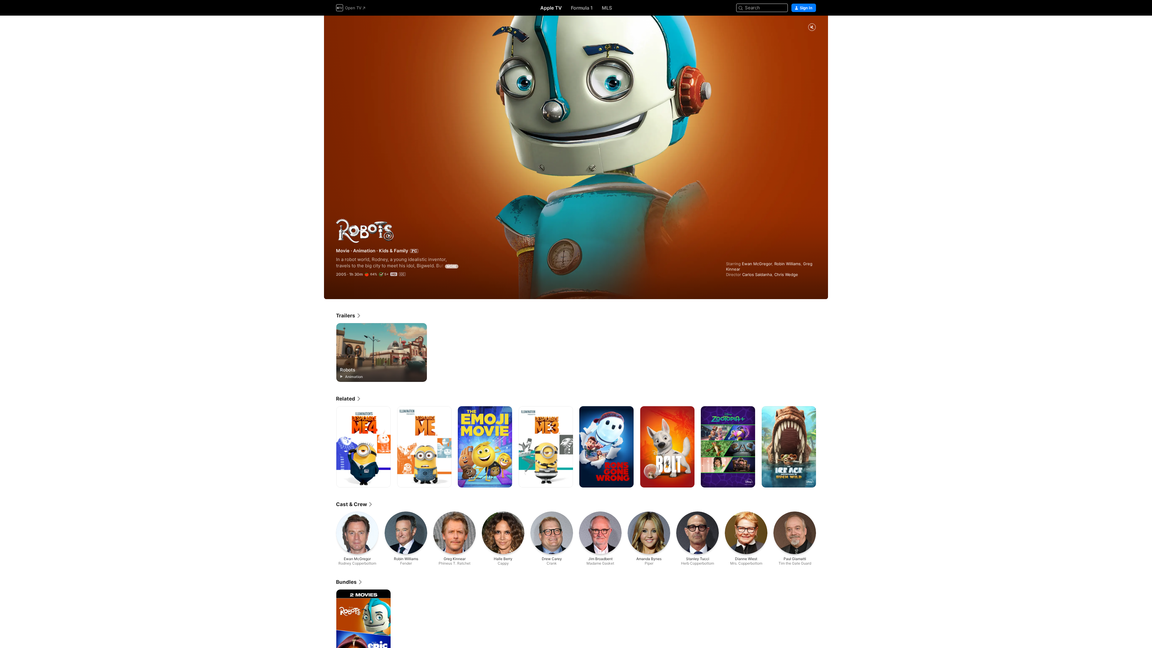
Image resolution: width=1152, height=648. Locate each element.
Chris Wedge (786, 274)
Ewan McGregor (757, 263)
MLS (607, 8)
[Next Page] (822, 447)
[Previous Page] (330, 447)
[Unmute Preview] (812, 27)
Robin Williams (787, 263)
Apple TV (551, 8)
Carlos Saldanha (757, 274)
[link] (348, 315)
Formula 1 (582, 8)
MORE (452, 266)
